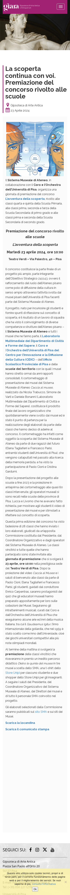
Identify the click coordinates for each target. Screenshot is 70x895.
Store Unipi (12, 672)
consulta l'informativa (44, 883)
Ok (35, 889)
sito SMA (41, 711)
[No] (65, 882)
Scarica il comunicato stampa (27, 729)
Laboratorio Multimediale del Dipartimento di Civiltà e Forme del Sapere (34, 340)
